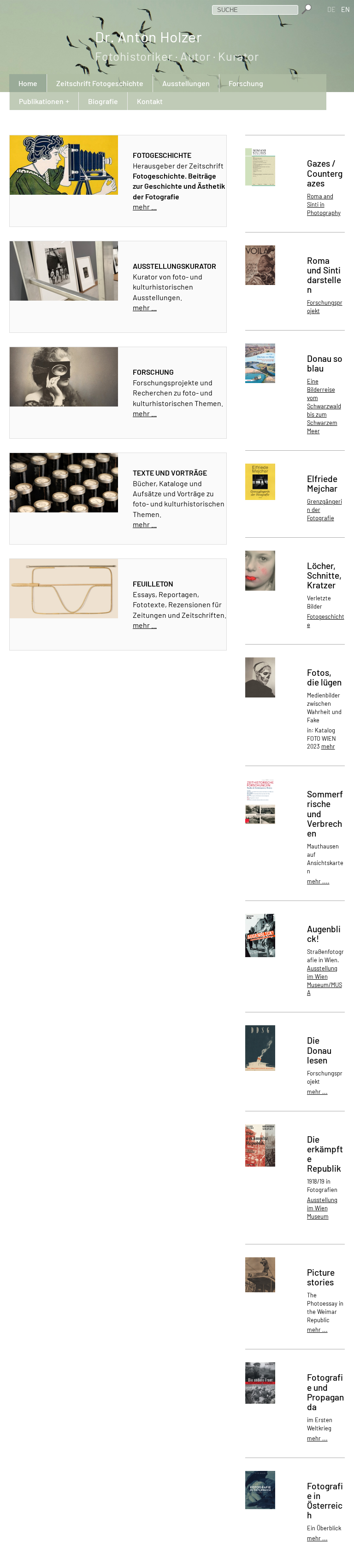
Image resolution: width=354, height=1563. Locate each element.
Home (27, 83)
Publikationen (41, 101)
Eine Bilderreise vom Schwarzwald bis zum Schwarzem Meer (324, 406)
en (346, 9)
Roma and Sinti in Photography (324, 204)
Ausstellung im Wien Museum (322, 1208)
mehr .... (318, 881)
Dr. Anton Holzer (177, 45)
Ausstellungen (186, 83)
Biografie (103, 101)
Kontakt (150, 101)
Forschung (246, 83)
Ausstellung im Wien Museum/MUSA (324, 981)
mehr (328, 746)
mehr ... (145, 206)
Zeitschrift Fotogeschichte (99, 83)
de (332, 9)
